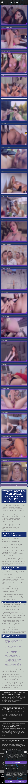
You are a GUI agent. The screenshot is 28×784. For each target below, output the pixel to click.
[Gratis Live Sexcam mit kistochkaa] (14, 481)
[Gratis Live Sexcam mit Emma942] (14, 433)
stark (22, 563)
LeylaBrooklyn (7, 436)
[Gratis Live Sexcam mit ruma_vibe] (14, 120)
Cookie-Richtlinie (12, 777)
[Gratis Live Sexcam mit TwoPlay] (14, 313)
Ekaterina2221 (7, 148)
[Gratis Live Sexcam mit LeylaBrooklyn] (14, 457)
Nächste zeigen (14, 485)
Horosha (5, 340)
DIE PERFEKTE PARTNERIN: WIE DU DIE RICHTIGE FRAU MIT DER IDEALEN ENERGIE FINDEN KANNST (13, 725)
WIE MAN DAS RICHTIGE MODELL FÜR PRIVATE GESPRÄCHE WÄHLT (13, 741)
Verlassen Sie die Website (10, 765)
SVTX (5, 75)
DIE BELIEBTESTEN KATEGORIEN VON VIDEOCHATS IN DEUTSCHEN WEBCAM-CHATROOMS (13, 708)
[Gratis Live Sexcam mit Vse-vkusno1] (14, 240)
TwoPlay (5, 292)
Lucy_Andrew (6, 316)
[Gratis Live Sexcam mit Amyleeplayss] (14, 72)
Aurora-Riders (7, 244)
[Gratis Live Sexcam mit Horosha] (14, 361)
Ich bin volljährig (16, 762)
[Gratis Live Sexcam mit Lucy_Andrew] (14, 337)
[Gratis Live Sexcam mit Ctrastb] (14, 385)
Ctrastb (5, 364)
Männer (13, 612)
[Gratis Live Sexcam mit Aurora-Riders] (14, 265)
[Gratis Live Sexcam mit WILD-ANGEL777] (14, 48)
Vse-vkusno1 (6, 220)
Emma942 (5, 412)
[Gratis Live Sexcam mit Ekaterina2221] (14, 168)
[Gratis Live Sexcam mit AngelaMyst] (14, 24)
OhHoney (5, 123)
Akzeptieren (21, 781)
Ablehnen (10, 781)
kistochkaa (6, 460)
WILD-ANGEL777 (8, 27)
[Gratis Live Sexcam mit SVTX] (14, 96)
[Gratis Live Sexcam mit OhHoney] (14, 144)
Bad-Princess (6, 268)
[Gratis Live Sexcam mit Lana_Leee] (14, 409)
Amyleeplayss (6, 51)
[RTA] (25, 765)
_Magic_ (5, 196)
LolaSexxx (5, 172)
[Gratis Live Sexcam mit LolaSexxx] (14, 192)
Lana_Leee (6, 388)
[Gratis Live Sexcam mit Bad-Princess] (14, 289)
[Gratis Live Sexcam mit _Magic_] (14, 216)
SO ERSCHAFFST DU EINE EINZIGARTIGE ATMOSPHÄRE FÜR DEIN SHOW (13, 693)
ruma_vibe (6, 99)
